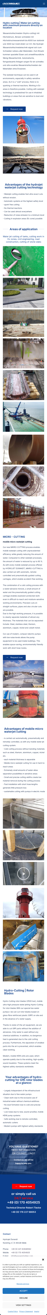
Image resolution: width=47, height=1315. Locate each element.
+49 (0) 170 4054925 (20, 1252)
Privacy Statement (26, 1311)
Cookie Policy (13, 1311)
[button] (43, 1259)
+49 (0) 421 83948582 (21, 1249)
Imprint (36, 1311)
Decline (23, 1298)
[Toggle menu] (44, 3)
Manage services (23, 1284)
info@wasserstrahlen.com (22, 1256)
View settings (23, 1305)
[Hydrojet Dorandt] (11, 4)
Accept (24, 1291)
